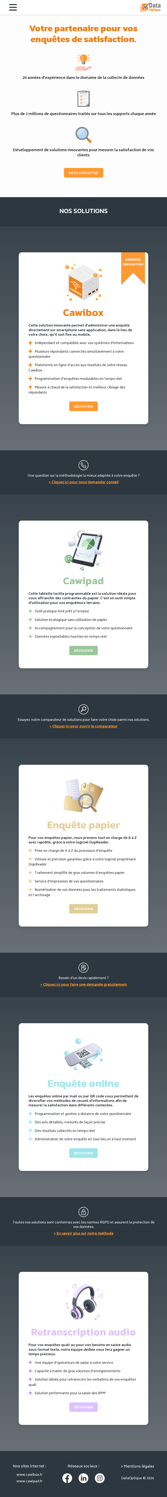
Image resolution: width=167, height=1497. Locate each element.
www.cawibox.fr (29, 1474)
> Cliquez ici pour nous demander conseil (84, 482)
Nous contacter (83, 172)
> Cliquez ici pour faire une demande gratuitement (83, 984)
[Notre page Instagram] (100, 1478)
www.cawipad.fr (29, 1481)
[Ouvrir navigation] (10, 7)
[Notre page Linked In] (83, 1478)
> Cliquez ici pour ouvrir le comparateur (83, 726)
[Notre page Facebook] (67, 1478)
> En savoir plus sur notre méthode (83, 1233)
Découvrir (83, 406)
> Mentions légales (137, 1467)
